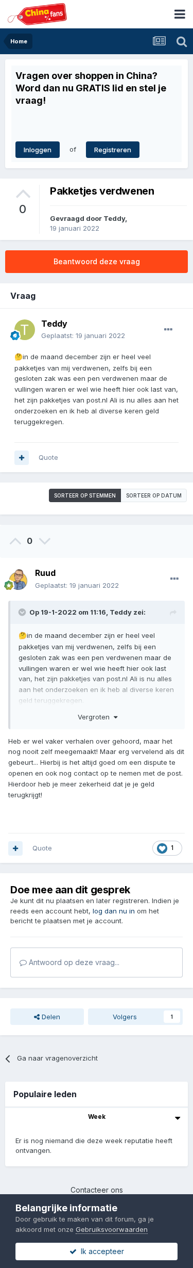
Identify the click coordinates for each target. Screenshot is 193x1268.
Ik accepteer (100, 1251)
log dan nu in (114, 911)
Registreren (112, 150)
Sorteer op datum (154, 495)
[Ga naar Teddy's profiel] (24, 329)
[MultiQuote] (21, 458)
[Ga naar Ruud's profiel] (18, 579)
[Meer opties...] (168, 330)
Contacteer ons (97, 1189)
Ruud (45, 573)
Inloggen (37, 150)
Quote (48, 457)
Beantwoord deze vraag (97, 261)
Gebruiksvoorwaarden (112, 1229)
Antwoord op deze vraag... (73, 962)
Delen (50, 1017)
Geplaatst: (83, 335)
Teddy (114, 218)
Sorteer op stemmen (85, 495)
